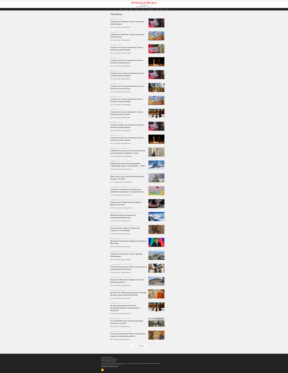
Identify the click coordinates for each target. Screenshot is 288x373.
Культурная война (114, 161)
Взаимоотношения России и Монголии (131, 174)
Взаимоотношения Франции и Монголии (132, 212)
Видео (131, 9)
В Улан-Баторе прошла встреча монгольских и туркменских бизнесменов (128, 267)
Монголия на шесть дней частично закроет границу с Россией (127, 177)
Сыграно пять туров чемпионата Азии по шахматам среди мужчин (126, 112)
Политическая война (115, 212)
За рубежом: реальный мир (117, 200)
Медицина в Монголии (126, 148)
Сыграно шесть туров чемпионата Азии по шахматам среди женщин (127, 74)
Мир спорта (113, 19)
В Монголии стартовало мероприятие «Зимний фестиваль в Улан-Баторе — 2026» (127, 164)
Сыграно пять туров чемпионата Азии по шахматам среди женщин (126, 100)
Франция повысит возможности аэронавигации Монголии (123, 216)
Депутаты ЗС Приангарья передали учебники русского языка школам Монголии (128, 293)
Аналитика (137, 9)
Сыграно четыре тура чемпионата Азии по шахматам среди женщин (127, 125)
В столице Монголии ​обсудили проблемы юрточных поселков (126, 321)
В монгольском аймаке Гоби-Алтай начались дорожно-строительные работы (128, 334)
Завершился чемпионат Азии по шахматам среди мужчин (127, 35)
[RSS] (124, 14)
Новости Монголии (125, 161)
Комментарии (150, 9)
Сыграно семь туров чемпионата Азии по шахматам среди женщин (126, 48)
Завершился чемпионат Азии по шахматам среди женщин (127, 22)
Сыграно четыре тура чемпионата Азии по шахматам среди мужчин (127, 138)
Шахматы (119, 19)
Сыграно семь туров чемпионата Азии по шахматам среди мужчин (126, 61)
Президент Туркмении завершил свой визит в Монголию (128, 242)
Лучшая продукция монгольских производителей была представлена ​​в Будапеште (125, 307)
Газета (156, 9)
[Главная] (144, 4)
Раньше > (141, 346)
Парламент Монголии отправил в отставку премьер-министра (127, 280)
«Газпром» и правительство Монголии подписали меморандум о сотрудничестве (127, 190)
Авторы (143, 9)
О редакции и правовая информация (109, 366)
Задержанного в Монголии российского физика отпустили (126, 203)
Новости (126, 9)
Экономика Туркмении (127, 264)
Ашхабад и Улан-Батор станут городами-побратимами (126, 254)
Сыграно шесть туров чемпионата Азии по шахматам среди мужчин (127, 87)
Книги (161, 9)
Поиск (166, 9)
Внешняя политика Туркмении (129, 238)
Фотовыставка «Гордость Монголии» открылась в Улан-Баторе (125, 229)
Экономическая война (115, 174)
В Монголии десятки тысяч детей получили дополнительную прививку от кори (127, 151)
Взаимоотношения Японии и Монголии (130, 225)
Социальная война (114, 148)
